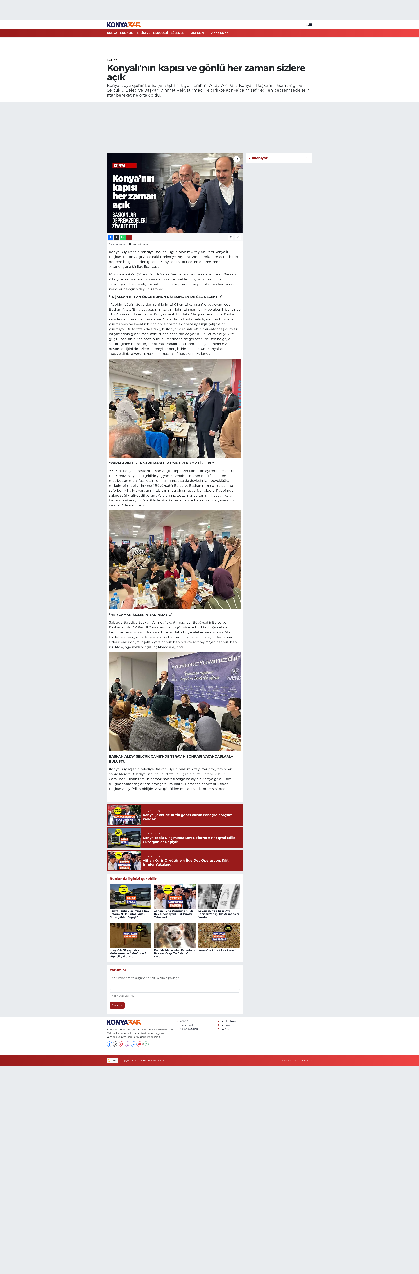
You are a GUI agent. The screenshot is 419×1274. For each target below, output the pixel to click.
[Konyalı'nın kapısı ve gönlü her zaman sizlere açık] (175, 193)
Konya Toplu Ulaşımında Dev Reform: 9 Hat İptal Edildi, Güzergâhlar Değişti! (129, 914)
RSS (114, 1060)
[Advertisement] (209, 127)
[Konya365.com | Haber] (124, 24)
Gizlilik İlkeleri (229, 1021)
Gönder (117, 1005)
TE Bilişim (306, 1060)
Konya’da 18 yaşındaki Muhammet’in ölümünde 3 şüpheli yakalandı (128, 953)
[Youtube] (140, 1044)
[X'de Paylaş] (116, 237)
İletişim (225, 1025)
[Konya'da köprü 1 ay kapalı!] (219, 935)
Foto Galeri (197, 33)
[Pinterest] (121, 1044)
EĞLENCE (177, 33)
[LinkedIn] (134, 1044)
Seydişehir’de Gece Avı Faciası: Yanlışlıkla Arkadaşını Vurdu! (218, 914)
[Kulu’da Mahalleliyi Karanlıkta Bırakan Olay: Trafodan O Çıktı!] (175, 935)
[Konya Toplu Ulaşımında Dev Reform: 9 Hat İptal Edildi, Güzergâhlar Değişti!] (130, 896)
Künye (225, 1028)
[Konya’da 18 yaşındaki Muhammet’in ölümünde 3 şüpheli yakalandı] (130, 935)
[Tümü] (307, 158)
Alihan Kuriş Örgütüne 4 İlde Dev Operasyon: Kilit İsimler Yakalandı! (174, 914)
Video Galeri (219, 33)
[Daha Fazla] (129, 237)
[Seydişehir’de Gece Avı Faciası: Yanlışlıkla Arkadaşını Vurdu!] (219, 896)
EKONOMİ (127, 33)
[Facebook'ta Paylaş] (110, 237)
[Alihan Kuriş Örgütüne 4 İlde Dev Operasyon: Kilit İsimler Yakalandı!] (175, 896)
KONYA (112, 33)
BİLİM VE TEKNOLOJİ (152, 33)
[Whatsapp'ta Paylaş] (123, 237)
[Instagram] (127, 1044)
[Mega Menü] (310, 24)
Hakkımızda (187, 1025)
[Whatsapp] (146, 1044)
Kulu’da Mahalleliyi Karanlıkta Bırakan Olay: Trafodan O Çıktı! (174, 953)
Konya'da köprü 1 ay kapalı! (217, 950)
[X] (115, 1044)
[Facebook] (109, 1044)
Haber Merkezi (119, 244)
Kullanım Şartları (190, 1028)
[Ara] (307, 24)
